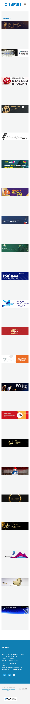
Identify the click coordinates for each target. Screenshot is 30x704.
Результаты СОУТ (5, 690)
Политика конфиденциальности (8, 689)
